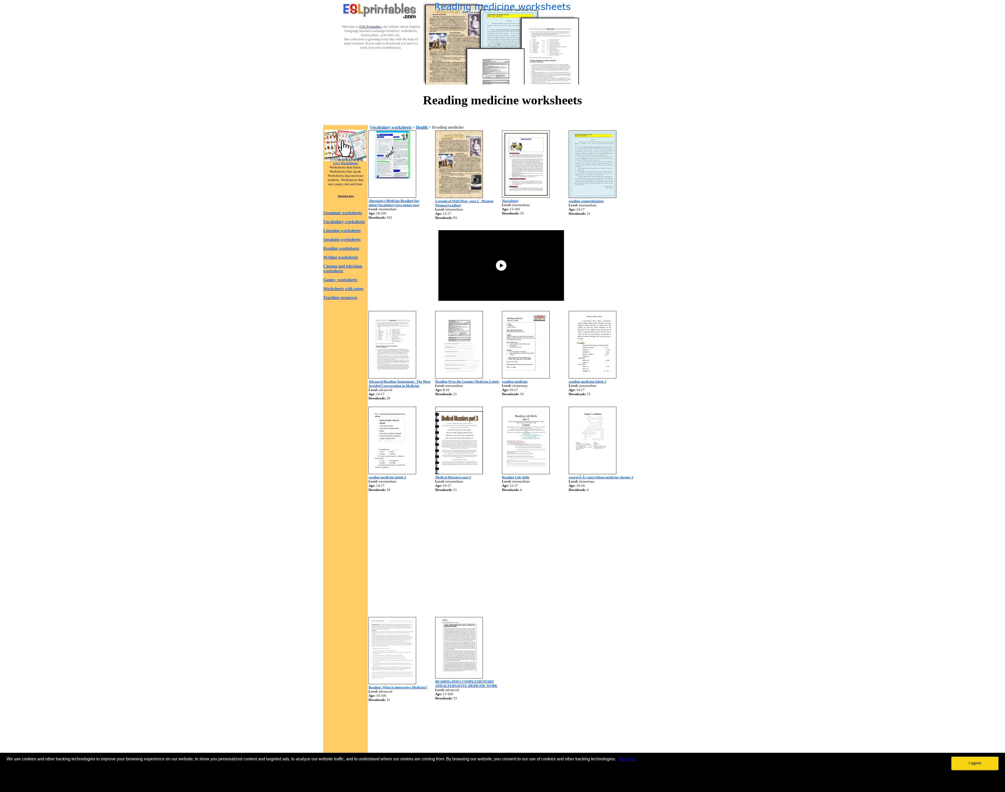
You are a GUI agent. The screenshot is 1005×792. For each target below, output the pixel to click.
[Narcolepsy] (526, 196)
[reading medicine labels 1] (592, 377)
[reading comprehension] (592, 196)
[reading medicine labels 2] (392, 473)
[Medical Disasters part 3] (459, 473)
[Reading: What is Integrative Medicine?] (392, 683)
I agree (975, 763)
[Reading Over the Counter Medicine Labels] (459, 377)
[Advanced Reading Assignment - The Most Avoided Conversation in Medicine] (392, 377)
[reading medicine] (526, 377)
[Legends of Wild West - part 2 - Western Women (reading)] (459, 196)
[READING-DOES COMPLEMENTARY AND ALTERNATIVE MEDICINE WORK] (459, 677)
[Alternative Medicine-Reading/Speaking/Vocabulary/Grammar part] (392, 196)
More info (627, 759)
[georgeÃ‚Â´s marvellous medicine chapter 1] (592, 473)
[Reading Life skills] (526, 473)
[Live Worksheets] (345, 159)
